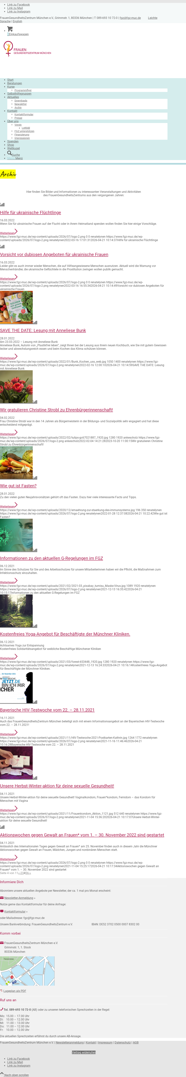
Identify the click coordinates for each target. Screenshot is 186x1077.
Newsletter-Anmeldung (18, 898)
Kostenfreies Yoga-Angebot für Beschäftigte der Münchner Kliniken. (65, 634)
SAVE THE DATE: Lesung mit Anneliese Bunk (43, 330)
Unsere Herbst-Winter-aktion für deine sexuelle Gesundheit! (57, 785)
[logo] (27, 57)
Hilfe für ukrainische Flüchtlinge (30, 212)
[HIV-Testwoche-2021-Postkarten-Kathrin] (18, 702)
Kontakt (91, 1042)
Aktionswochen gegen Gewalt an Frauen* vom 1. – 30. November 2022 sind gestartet (82, 835)
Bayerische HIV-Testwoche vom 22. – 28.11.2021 (47, 710)
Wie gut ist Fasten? (18, 485)
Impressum (105, 1042)
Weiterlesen (7, 233)
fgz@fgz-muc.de (130, 18)
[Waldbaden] (18, 626)
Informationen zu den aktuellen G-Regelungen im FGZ (51, 558)
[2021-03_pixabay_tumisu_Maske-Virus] (18, 550)
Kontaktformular (14, 911)
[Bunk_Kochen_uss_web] (18, 322)
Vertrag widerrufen (84, 1052)
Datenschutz (123, 1042)
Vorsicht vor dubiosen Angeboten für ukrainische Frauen (54, 254)
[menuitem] (87, 80)
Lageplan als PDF (14, 991)
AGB (136, 1042)
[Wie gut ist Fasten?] (18, 478)
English (17, 21)
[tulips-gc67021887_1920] (18, 402)
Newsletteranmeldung (70, 1042)
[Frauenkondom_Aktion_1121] (18, 778)
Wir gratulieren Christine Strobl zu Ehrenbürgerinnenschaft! (56, 409)
